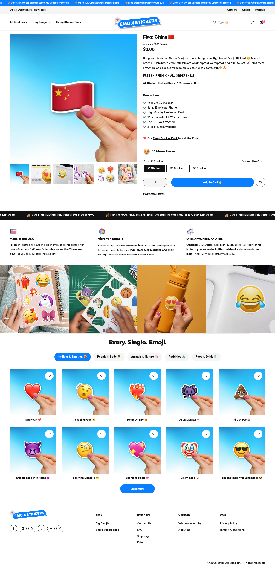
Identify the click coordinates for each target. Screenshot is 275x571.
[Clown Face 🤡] (189, 450)
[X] (32, 528)
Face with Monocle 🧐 (85, 478)
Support (246, 10)
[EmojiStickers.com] (137, 22)
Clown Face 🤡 (190, 478)
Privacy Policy (229, 523)
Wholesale (260, 10)
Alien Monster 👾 (189, 420)
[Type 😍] (214, 22)
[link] (34, 299)
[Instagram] (23, 528)
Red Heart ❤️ (33, 420)
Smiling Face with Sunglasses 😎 (242, 478)
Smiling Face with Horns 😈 (33, 478)
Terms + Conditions (232, 530)
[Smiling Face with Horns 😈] (33, 450)
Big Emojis (102, 523)
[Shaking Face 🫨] (85, 392)
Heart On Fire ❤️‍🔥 (137, 420)
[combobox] (228, 22)
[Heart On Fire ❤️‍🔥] (137, 392)
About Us (232, 10)
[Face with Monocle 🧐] (85, 450)
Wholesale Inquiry (189, 523)
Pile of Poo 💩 (241, 420)
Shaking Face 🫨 (85, 420)
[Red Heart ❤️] (33, 392)
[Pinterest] (60, 528)
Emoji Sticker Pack (165, 138)
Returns (142, 542)
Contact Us (144, 523)
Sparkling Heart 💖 (137, 478)
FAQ (139, 530)
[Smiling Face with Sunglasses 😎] (242, 450)
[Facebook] (13, 528)
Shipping (143, 536)
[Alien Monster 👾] (189, 392)
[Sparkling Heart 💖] (137, 450)
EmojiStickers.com (27, 10)
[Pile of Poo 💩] (242, 392)
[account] (253, 22)
